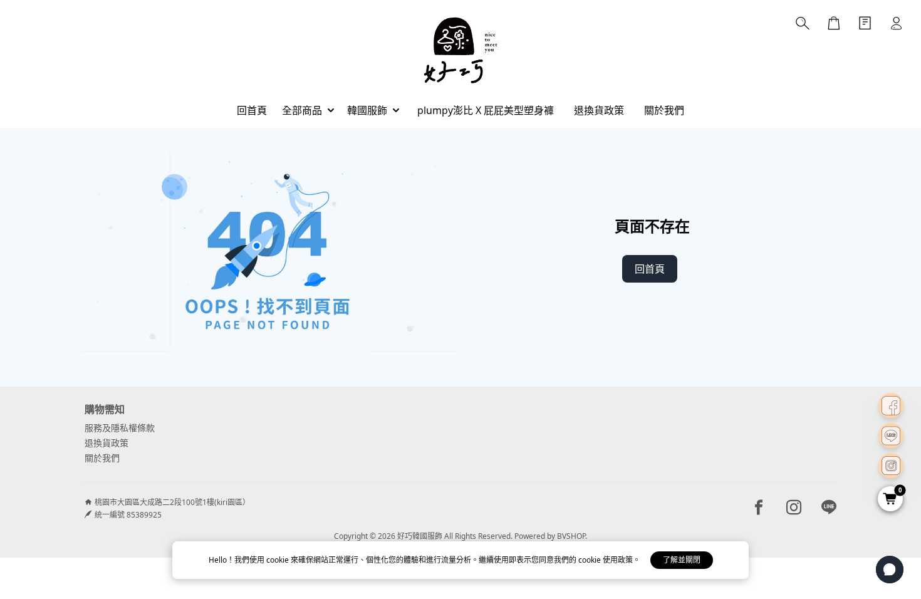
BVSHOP (571, 536)
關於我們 (102, 458)
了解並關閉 (681, 560)
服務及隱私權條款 (120, 428)
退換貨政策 (106, 443)
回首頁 (650, 269)
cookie (278, 560)
